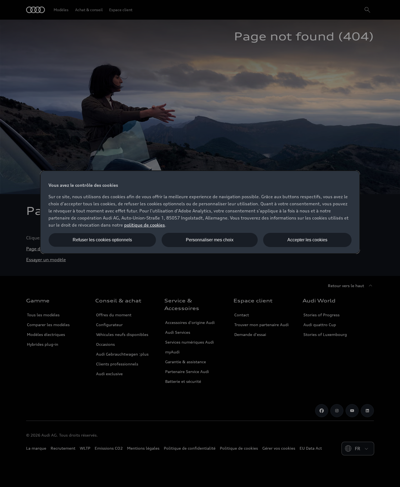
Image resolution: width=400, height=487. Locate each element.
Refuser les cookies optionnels (102, 240)
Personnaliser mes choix (209, 240)
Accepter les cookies (307, 240)
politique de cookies (144, 225)
